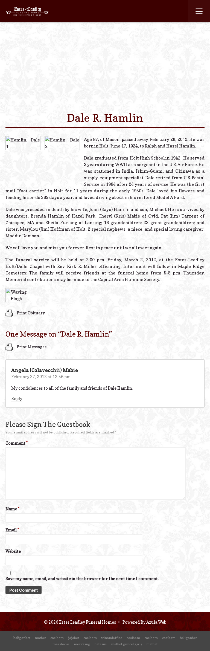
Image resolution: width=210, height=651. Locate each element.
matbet (40, 638)
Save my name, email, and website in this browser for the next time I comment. (82, 578)
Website (13, 551)
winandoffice (111, 638)
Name (12, 508)
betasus (101, 644)
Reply (16, 398)
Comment (16, 443)
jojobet (73, 638)
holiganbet (21, 638)
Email (12, 530)
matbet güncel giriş (126, 644)
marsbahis (60, 644)
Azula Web (156, 622)
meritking (82, 644)
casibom (57, 638)
